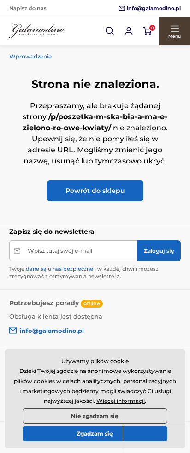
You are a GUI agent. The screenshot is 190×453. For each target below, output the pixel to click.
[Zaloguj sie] (128, 31)
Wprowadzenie (30, 56)
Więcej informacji (120, 400)
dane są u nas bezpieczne (59, 269)
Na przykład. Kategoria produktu (80, 44)
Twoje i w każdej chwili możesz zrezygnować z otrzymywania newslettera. (84, 272)
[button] (110, 31)
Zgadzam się (95, 433)
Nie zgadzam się (95, 415)
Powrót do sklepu (95, 190)
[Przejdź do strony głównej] (37, 31)
